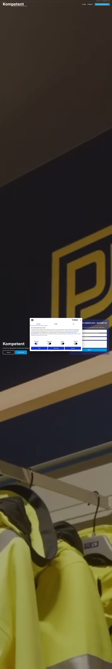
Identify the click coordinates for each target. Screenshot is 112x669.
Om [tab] (73, 323)
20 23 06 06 (99, 0)
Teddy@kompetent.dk (106, 0)
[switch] (49, 344)
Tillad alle (73, 348)
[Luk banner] (80, 320)
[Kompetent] (15, 4)
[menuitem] (84, 4)
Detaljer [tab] (56, 323)
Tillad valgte (56, 348)
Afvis (39, 348)
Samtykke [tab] (39, 323)
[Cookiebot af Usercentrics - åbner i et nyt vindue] (73, 320)
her (43, 337)
